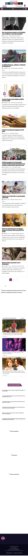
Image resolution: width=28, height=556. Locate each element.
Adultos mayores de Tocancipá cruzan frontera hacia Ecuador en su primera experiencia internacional (13, 163)
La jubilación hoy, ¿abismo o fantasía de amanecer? (13, 65)
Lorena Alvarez (17, 167)
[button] (23, 8)
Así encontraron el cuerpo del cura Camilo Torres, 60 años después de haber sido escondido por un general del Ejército (13, 407)
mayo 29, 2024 (6, 133)
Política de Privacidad (18, 552)
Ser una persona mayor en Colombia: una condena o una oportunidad (13, 33)
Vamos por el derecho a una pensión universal (13, 196)
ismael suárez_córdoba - (18, 233)
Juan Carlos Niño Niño (18, 102)
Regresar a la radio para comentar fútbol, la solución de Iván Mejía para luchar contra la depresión (13, 413)
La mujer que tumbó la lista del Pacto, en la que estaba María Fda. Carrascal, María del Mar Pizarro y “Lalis (13, 396)
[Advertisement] (14, 442)
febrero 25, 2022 (7, 233)
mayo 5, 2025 (6, 35)
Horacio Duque (14, 133)
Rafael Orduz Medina (15, 35)
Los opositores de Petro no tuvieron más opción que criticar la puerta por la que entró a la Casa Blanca (13, 402)
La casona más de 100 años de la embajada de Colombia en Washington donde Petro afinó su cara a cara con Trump (13, 419)
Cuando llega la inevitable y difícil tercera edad (13, 100)
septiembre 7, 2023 (7, 167)
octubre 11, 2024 (7, 102)
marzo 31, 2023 (6, 199)
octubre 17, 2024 (7, 68)
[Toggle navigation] (13, 9)
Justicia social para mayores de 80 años (13, 130)
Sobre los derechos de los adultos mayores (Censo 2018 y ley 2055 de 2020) (13, 230)
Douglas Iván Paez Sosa (18, 266)
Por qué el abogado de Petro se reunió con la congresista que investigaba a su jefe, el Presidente (13, 390)
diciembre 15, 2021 (7, 266)
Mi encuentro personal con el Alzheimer (11, 263)
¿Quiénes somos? (9, 552)
